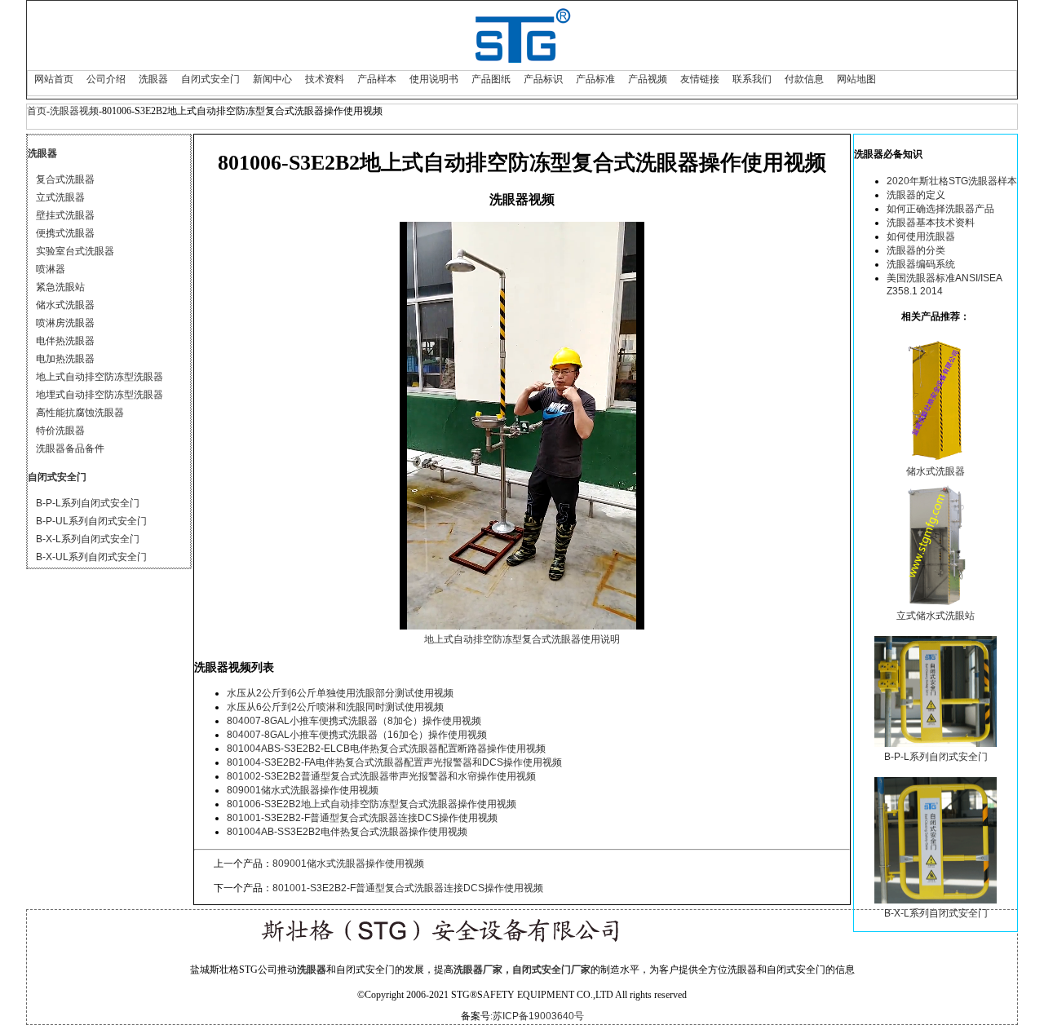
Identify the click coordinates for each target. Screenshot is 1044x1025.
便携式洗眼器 (65, 233)
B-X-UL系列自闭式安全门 (91, 557)
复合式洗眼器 (65, 179)
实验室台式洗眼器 (75, 251)
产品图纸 (491, 79)
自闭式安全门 (210, 79)
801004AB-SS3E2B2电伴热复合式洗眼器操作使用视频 (347, 831)
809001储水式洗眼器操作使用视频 (302, 790)
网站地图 (856, 79)
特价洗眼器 (60, 430)
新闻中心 (272, 79)
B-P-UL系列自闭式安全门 (91, 521)
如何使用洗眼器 (921, 236)
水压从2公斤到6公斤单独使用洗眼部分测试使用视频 (340, 693)
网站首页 (53, 79)
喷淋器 (50, 269)
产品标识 (543, 79)
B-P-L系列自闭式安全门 (87, 503)
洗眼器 (153, 79)
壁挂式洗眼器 (65, 215)
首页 (36, 111)
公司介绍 (106, 79)
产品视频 (647, 79)
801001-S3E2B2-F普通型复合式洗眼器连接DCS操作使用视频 (362, 818)
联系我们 (752, 79)
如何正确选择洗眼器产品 (940, 208)
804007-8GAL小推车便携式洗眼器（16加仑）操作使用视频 (357, 734)
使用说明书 (433, 79)
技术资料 (324, 79)
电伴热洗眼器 (65, 341)
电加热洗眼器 (65, 358)
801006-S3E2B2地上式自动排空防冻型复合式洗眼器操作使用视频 (371, 804)
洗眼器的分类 (916, 250)
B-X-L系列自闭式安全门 (87, 539)
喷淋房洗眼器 (65, 323)
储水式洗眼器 (65, 305)
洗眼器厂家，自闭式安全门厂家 (522, 969)
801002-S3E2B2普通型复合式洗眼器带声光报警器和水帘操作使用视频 (381, 776)
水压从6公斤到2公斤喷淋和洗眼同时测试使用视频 (335, 707)
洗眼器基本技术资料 (931, 222)
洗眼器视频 (74, 111)
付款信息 (804, 79)
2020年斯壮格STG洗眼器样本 (952, 181)
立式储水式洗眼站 (935, 615)
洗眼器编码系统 (921, 264)
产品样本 (376, 79)
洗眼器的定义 (916, 195)
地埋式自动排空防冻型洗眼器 (99, 394)
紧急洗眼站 (60, 287)
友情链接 (699, 79)
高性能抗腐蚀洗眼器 (80, 412)
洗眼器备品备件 (70, 448)
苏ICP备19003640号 (538, 1016)
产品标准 (595, 79)
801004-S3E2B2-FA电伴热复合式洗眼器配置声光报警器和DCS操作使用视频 (394, 762)
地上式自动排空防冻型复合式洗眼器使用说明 (522, 639)
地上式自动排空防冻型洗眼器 (99, 376)
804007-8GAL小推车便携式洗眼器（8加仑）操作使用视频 (354, 721)
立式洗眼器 (60, 197)
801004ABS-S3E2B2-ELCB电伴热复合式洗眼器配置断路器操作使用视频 (386, 748)
